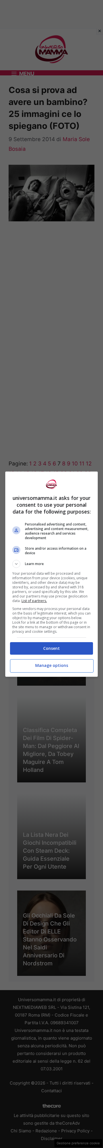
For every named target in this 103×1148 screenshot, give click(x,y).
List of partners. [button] (34, 600)
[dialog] (51, 574)
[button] (51, 564)
